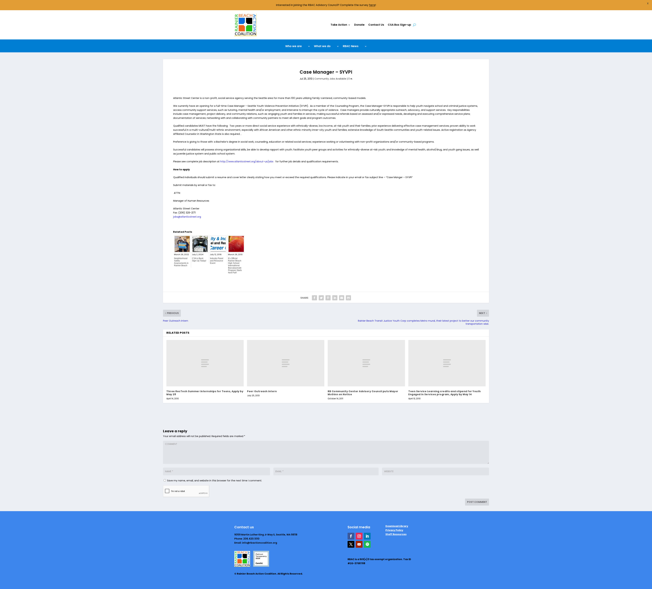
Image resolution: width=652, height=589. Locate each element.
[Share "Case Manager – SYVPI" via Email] (341, 297)
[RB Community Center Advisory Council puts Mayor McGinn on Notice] (366, 363)
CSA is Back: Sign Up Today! (199, 259)
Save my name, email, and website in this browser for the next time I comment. (214, 480)
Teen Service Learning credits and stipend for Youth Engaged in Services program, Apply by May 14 (444, 393)
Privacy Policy (394, 530)
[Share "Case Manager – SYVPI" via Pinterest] (328, 297)
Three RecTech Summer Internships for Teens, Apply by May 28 (204, 393)
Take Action (339, 25)
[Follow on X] (351, 544)
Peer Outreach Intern (262, 391)
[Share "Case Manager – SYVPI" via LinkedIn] (334, 297)
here (372, 5)
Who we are (293, 46)
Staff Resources (395, 534)
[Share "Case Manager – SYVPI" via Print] (348, 297)
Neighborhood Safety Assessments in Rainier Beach (181, 262)
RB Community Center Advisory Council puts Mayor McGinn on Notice (363, 393)
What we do (322, 46)
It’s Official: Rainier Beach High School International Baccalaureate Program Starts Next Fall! (235, 265)
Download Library (396, 526)
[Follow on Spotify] (367, 544)
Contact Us (376, 25)
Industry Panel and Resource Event (216, 260)
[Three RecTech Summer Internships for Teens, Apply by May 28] (205, 363)
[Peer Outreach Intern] (285, 363)
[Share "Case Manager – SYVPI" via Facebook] (314, 297)
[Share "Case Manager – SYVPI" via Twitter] (321, 297)
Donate (359, 25)
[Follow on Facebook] (351, 536)
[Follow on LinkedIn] (367, 536)
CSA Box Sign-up (399, 25)
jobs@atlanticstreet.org (187, 216)
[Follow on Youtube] (359, 544)
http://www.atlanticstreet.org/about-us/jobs (246, 161)
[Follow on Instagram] (359, 536)
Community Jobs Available (330, 78)
